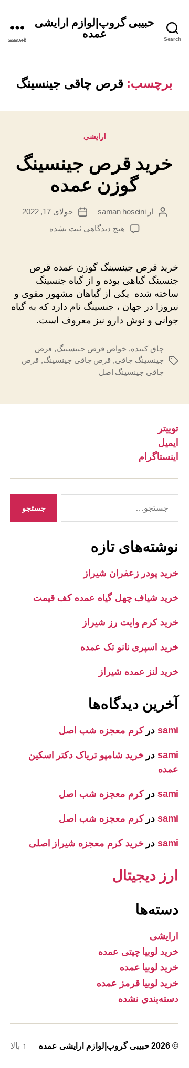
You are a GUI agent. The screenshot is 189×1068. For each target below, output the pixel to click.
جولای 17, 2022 (48, 211)
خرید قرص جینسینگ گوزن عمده (94, 174)
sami (168, 730)
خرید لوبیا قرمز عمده (137, 983)
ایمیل (168, 442)
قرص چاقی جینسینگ (77, 359)
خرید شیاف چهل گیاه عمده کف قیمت (105, 597)
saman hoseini (122, 211)
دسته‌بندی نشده (148, 999)
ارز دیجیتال (145, 875)
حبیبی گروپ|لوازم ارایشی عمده (94, 28)
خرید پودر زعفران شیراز (130, 573)
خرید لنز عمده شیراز (138, 671)
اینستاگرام (158, 456)
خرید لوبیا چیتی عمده (138, 951)
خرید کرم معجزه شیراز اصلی (86, 843)
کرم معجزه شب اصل (101, 730)
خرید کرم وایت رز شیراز (130, 622)
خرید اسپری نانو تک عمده (129, 647)
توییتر (168, 428)
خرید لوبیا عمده (149, 967)
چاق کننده (147, 348)
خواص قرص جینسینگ (91, 348)
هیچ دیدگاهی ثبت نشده (86, 228)
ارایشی (94, 136)
